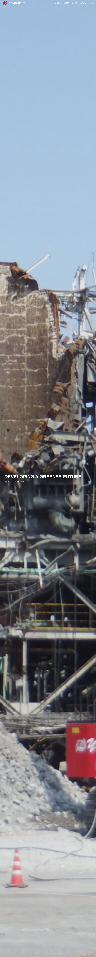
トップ (50, 3)
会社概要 (58, 3)
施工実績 (66, 3)
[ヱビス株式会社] (14, 3)
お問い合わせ (84, 3)
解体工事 (74, 3)
